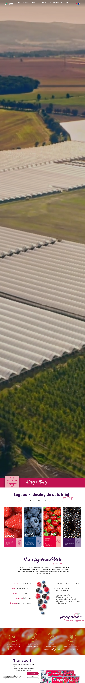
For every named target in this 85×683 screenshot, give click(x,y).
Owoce (25, 2)
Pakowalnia (34, 2)
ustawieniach (5, 678)
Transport (43, 2)
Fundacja (67, 2)
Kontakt (20, 5)
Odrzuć (32, 676)
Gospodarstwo (57, 2)
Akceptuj (33, 673)
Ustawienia (32, 679)
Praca (49, 2)
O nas (18, 2)
